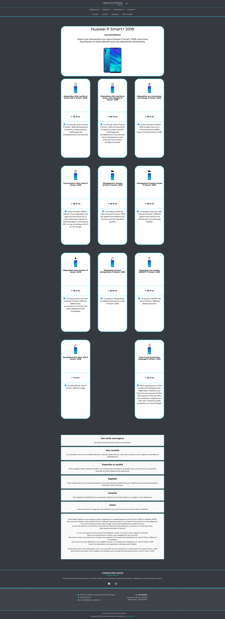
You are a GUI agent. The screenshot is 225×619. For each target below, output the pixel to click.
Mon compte (127, 14)
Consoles (130, 10)
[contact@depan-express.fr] (89, 600)
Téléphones (94, 10)
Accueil (95, 14)
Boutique (115, 14)
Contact (105, 14)
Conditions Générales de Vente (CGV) (114, 613)
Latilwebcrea (130, 616)
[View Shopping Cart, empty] (126, 3)
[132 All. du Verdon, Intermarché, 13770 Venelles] (96, 595)
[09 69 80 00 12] (84, 597)
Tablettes (106, 10)
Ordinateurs (118, 10)
